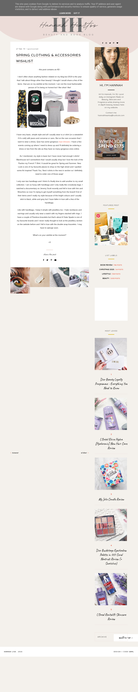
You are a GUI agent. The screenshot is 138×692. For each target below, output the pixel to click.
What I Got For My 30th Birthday (111, 228)
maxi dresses (64, 142)
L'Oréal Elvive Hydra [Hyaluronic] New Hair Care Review (111, 443)
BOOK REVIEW (111, 265)
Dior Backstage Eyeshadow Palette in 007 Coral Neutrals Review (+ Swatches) (111, 557)
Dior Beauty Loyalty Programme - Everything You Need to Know (111, 383)
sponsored (32, 49)
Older (84, 453)
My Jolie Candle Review (111, 499)
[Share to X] (47, 260)
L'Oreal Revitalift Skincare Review (111, 617)
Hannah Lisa (10, 652)
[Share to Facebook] (44, 260)
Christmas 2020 (111, 269)
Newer (15, 453)
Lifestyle (111, 274)
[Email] (55, 260)
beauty (111, 278)
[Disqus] (49, 342)
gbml (131, 652)
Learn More (65, 13)
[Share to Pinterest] (52, 260)
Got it (77, 13)
